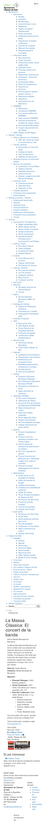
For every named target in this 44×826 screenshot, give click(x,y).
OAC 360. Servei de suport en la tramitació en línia (28, 141)
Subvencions (23, 86)
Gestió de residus (25, 492)
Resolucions (23, 108)
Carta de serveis (24, 173)
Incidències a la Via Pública (28, 166)
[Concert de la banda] (11, 745)
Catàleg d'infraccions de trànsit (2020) (27, 426)
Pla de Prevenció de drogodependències (26, 329)
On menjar (17, 581)
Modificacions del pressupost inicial (25, 360)
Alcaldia (21, 16)
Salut (15, 321)
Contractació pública (26, 82)
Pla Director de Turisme (27, 265)
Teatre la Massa (24, 248)
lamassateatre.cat (14, 724)
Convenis (22, 89)
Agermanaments (19, 594)
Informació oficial (20, 55)
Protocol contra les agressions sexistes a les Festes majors (28, 439)
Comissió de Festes (26, 251)
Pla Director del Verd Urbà (28, 499)
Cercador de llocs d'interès (23, 596)
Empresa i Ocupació (21, 318)
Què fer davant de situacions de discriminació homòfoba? (28, 446)
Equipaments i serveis (21, 589)
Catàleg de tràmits (25, 152)
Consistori (22, 19)
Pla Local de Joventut (26, 270)
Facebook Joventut (25, 280)
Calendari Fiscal (24, 67)
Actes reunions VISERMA (28, 118)
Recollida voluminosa (26, 171)
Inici (10, 610)
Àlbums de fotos (24, 552)
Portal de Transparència (27, 84)
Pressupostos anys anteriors (29, 357)
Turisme (16, 255)
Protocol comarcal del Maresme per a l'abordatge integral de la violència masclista (28, 460)
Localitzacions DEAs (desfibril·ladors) (26, 336)
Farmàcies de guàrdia (26, 333)
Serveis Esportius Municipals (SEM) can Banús (26, 299)
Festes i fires (18, 579)
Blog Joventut (23, 277)
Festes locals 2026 (20, 572)
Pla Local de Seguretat (27, 398)
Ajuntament (17, 14)
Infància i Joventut (20, 268)
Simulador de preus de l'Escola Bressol (27, 288)
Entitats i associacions (21, 586)
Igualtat (16, 429)
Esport (15, 294)
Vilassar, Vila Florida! (26, 263)
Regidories (22, 26)
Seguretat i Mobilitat (21, 396)
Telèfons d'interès (25, 169)
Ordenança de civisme (27, 400)
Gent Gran (17, 282)
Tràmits (16, 217)
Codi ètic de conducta (26, 45)
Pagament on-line (25, 188)
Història (16, 562)
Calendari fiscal (24, 185)
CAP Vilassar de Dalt (26, 326)
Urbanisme (22, 99)
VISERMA (17, 106)
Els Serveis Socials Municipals (25, 343)
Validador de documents (27, 156)
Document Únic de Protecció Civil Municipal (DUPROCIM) (29, 404)
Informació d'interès (21, 565)
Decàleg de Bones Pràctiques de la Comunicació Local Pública (28, 238)
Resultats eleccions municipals (25, 51)
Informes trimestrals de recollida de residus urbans (28, 121)
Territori (16, 374)
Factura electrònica (25, 154)
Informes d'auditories (26, 371)
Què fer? (16, 577)
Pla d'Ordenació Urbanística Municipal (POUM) (29, 382)
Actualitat (17, 538)
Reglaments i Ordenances (28, 74)
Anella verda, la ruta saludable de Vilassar (26, 476)
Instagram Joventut (25, 275)
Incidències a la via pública (28, 526)
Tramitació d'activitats (26, 507)
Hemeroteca (23, 545)
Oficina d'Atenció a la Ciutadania (25, 137)
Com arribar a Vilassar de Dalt (25, 567)
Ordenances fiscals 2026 (23, 200)
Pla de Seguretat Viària (27, 417)
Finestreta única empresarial (24, 193)
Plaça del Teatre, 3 (14, 733)
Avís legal (34, 800)
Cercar (11, 606)
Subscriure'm (9, 780)
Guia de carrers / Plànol (22, 569)
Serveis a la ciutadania (22, 164)
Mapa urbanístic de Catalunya (25, 392)
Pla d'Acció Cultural (25, 246)
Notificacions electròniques (23, 212)
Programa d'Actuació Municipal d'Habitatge (26, 377)
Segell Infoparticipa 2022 (28, 224)
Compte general (24, 369)
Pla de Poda (23, 516)
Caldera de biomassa (26, 485)
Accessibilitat (37, 804)
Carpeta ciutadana (20, 190)
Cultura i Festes (19, 243)
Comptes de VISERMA (27, 111)
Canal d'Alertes (19, 195)
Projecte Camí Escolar (27, 420)
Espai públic (18, 511)
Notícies (21, 540)
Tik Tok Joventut (24, 272)
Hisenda (16, 202)
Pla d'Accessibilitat (25, 523)
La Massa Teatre (13, 758)
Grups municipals (25, 33)
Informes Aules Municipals (28, 125)
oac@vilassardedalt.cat (13, 806)
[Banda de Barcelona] (22, 745)
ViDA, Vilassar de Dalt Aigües (24, 132)
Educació (17, 284)
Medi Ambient (18, 473)
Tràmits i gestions (20, 144)
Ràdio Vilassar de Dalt (26, 227)
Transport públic (19, 601)
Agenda (21, 543)
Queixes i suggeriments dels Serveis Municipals (29, 177)
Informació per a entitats (27, 311)
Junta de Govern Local (27, 24)
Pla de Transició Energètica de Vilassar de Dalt (28, 496)
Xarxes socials (23, 550)
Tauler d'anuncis (24, 60)
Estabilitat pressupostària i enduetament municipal (28, 365)
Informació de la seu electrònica (26, 102)
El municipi (17, 560)
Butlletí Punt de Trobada (27, 557)
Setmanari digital (24, 548)
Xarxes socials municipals (28, 229)
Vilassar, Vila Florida (26, 533)
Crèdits (35, 787)
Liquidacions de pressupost (28, 354)
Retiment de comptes (26, 48)
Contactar (36, 790)
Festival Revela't (24, 253)
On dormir (17, 584)
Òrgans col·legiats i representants (25, 30)
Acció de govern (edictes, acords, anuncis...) (28, 92)
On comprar (18, 591)
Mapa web (34, 807)
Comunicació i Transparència (24, 222)
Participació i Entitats (21, 304)
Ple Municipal (23, 21)
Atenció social (18, 340)
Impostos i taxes (19, 181)
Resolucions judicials (26, 96)
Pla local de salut (24, 323)
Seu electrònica (24, 57)
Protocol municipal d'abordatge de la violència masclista (28, 468)
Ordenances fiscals (25, 183)
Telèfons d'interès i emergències (25, 574)
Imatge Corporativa (25, 231)
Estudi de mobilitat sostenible (25, 413)
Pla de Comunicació (26, 234)
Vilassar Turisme (15, 603)
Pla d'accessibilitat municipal (29, 422)
